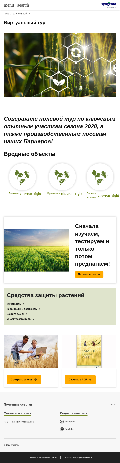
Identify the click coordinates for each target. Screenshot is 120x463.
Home (6, 14)
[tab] (60, 404)
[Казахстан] (108, 3)
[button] (89, 274)
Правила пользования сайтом (43, 457)
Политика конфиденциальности (78, 457)
